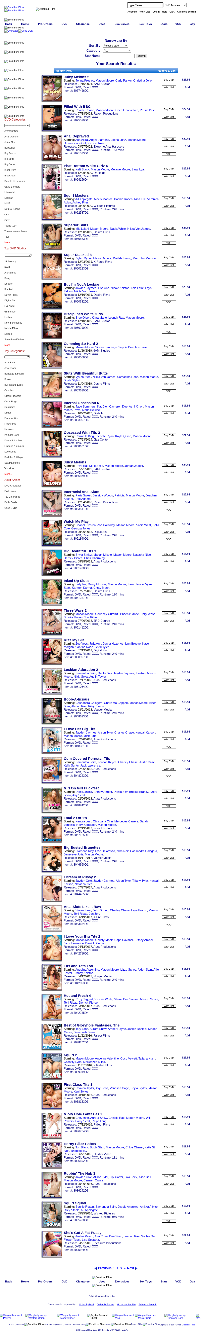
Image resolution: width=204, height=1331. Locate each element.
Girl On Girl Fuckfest (81, 788)
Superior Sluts (76, 225)
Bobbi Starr (97, 1147)
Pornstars (15, 93)
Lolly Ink (81, 584)
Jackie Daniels (137, 1028)
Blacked (8, 289)
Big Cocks (9, 164)
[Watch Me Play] (52, 546)
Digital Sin (10, 300)
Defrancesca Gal (75, 143)
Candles (9, 390)
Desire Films (102, 232)
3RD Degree (102, 620)
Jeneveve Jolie (73, 854)
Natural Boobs (12, 209)
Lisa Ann (103, 288)
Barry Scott (82, 1121)
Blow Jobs (10, 175)
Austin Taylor (97, 676)
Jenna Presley (85, 80)
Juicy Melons (75, 462)
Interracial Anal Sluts (81, 492)
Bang (7, 278)
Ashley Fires (80, 202)
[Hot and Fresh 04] (52, 1020)
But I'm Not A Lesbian (82, 284)
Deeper (8, 283)
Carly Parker (123, 80)
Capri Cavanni (123, 940)
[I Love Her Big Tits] (52, 753)
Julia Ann (95, 643)
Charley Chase (124, 732)
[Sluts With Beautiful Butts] (52, 397)
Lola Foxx (137, 288)
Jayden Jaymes (86, 288)
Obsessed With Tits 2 (82, 433)
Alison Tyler (105, 732)
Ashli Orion (136, 406)
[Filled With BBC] (52, 131)
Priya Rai (81, 465)
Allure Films (101, 917)
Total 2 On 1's (75, 818)
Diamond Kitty (85, 851)
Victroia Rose (96, 143)
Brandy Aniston (83, 973)
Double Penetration (15, 181)
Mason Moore (105, 80)
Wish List (169, 87)
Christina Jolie (142, 80)
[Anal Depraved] (52, 160)
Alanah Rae (78, 706)
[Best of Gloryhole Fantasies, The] (52, 1049)
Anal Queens (11, 136)
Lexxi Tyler (102, 647)
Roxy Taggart (84, 999)
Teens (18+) (10, 225)
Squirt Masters (76, 196)
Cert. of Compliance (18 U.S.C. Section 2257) (65, 1324)
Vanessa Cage (119, 1088)
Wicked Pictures (104, 205)
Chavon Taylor (85, 1088)
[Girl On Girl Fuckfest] (52, 812)
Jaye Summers (86, 406)
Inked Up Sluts (76, 581)
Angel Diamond (99, 139)
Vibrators (9, 468)
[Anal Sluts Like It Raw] (52, 931)
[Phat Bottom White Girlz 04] (52, 190)
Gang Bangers (12, 186)
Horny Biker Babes (80, 1144)
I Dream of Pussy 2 (80, 877)
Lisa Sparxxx (90, 1239)
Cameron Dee (118, 406)
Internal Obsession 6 (81, 403)
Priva (77, 410)
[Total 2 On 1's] (52, 842)
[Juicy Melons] (52, 486)
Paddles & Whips (13, 457)
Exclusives (15, 47)
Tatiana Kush (146, 1058)
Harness (9, 429)
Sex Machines (12, 462)
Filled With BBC (77, 107)
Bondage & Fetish (14, 373)
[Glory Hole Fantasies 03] (52, 1138)
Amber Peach (84, 1236)
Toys (6, 236)
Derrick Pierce (73, 558)
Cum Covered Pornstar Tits (87, 759)
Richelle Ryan (104, 436)
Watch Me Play (76, 521)
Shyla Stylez (72, 380)
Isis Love (141, 347)
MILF (7, 203)
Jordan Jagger (134, 465)
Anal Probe (10, 368)
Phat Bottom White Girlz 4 (86, 166)
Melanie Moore (120, 169)
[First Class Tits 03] (52, 1109)
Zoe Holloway (106, 525)
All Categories (15, 75)
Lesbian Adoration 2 (81, 670)
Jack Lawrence (90, 765)
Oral (6, 214)
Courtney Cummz (107, 614)
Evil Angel (9, 306)
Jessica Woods (103, 495)
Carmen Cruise (93, 1180)
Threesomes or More (15, 231)
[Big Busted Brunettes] (52, 872)
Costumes (9, 407)
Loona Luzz (118, 139)
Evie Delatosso (105, 851)
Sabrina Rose (84, 647)
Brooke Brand (138, 791)
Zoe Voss (82, 643)
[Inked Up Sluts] (52, 605)
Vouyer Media (103, 709)
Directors (15, 111)
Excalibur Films (188, 1325)
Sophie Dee (125, 347)
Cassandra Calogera (89, 702)
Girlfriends (10, 311)
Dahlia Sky (105, 673)
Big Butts (9, 159)
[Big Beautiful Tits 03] (52, 575)
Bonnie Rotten (123, 199)
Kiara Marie (99, 317)
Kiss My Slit (74, 640)
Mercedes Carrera (126, 821)
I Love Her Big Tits (79, 729)
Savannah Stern (84, 1032)
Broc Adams (83, 498)
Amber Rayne (117, 1028)
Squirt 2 (70, 1055)
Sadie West (143, 525)
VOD (169, 154)
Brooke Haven (73, 617)
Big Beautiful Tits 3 (80, 551)
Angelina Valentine (87, 969)
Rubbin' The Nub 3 (79, 1173)
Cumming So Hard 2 (81, 344)
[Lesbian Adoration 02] (52, 694)
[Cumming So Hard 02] (52, 368)
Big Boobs (10, 153)
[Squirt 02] (52, 1079)
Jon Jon (94, 913)
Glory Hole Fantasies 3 (83, 1114)
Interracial (9, 192)
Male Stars (15, 102)
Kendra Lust (83, 821)
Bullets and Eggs (13, 384)
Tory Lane (82, 1028)
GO (192, 5)
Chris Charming (94, 558)
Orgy (7, 220)
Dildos (7, 412)
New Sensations (13, 322)
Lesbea (8, 317)
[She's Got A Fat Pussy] (52, 1257)
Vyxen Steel (83, 376)
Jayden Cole (84, 880)
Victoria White (103, 999)
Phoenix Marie (129, 614)
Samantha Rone (127, 376)
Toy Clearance (12, 496)
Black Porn (10, 170)
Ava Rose (101, 1236)
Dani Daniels (84, 791)
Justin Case (147, 762)
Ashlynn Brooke (130, 643)
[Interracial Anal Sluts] (52, 516)
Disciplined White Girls (83, 314)
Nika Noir (122, 851)
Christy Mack (104, 940)
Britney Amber (103, 791)
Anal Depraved (76, 136)
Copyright (164, 1325)
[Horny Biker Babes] (52, 1168)
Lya (141, 169)
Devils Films (11, 295)
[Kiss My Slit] (52, 664)
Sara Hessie (136, 584)
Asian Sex (9, 142)
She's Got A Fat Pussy (82, 1233)
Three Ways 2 (75, 610)
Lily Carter (116, 1177)
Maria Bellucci (91, 410)
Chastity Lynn (72, 1061)
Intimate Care (11, 435)
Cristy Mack (101, 587)
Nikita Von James (138, 228)
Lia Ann (140, 673)
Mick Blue (89, 735)
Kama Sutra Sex (13, 440)
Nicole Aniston (120, 288)
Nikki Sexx (96, 465)
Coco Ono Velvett (126, 110)
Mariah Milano (102, 554)
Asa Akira (81, 139)
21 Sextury (10, 261)
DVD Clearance (13, 485)
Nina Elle (140, 199)
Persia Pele (147, 110)
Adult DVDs (15, 38)
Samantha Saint (86, 673)
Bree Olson (83, 317)
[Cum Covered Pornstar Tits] (52, 783)
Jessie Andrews (128, 1206)
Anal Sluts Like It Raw (82, 907)
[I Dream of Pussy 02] (52, 901)
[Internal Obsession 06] (52, 427)
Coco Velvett (128, 1058)
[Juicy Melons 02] (52, 101)
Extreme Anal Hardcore (109, 146)
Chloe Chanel (134, 1147)
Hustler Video (102, 1154)
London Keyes (107, 762)
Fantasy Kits (11, 418)
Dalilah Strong (122, 258)
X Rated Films (103, 261)
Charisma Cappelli (116, 702)
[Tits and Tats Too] (52, 990)
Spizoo (8, 334)
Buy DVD (169, 79)
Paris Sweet (83, 495)
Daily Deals (10, 502)
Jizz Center (101, 439)
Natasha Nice (142, 554)
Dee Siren (115, 1236)
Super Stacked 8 (78, 255)
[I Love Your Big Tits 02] (52, 960)
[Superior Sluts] (52, 249)
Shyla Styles (138, 1088)
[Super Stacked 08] (52, 279)
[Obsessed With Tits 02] (52, 457)
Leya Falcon (139, 910)
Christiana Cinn (103, 821)
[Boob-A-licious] (52, 723)
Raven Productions (106, 113)
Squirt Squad (75, 1203)
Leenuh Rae (116, 317)
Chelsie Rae (117, 1117)
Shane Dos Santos (126, 999)
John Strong (100, 910)
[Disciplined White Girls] (52, 338)
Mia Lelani (82, 228)
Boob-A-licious (76, 699)
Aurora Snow (98, 1028)
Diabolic (99, 413)
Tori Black (82, 1147)
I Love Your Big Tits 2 (82, 936)
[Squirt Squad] (52, 1227)
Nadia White (118, 228)
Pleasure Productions (108, 1243)
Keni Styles (81, 1091)
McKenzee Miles (94, 1061)
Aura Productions (104, 561)
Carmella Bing (85, 436)
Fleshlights (10, 423)
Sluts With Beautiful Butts (86, 373)
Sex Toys (15, 65)
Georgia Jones (80, 528)
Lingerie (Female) (14, 446)
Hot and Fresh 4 (77, 996)
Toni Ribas (91, 617)
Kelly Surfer (71, 765)
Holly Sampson (86, 824)
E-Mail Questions (16, 1324)
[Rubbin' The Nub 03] (52, 1198)
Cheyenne (82, 1117)
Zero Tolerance (103, 828)
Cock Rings (10, 401)
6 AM (7, 267)
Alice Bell (145, 1177)
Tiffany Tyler (140, 880)
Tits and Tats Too (78, 966)
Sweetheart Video (14, 339)
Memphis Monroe (144, 258)
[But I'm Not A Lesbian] (52, 308)
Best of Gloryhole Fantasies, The (92, 1025)
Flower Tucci (72, 1239)
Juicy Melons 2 (76, 77)
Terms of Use (137, 1324)
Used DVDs (15, 56)
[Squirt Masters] (52, 220)
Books (7, 379)
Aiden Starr (145, 969)
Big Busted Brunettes (82, 847)
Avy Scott (78, 795)
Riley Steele (71, 1210)
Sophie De (148, 1236)
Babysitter (9, 147)
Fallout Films (101, 1035)
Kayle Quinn (123, 436)
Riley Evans (96, 706)
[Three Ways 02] (52, 634)
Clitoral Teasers (12, 396)
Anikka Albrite (149, 1206)
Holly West (147, 614)
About (108, 1324)
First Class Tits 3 (78, 1085)
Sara (134, 169)
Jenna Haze (111, 643)
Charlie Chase (85, 110)
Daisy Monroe (97, 584)
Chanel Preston (86, 525)
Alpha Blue (10, 272)
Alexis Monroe (103, 199)
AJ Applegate (83, 199)
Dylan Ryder (84, 258)
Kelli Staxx (82, 169)
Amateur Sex (11, 131)
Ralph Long (99, 1121)
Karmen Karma (82, 587)
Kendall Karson (145, 732)
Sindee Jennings (106, 347)
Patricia (119, 495)
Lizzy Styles (128, 969)
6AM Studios (102, 84)
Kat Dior (102, 406)
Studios (15, 84)
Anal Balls (9, 362)
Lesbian (8, 198)
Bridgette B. (78, 1150)
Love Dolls (10, 451)
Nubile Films (11, 328)
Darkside (99, 172)
